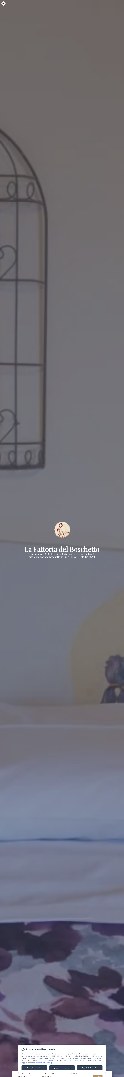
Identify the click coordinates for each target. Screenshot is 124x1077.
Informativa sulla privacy (43, 1063)
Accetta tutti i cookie (89, 1068)
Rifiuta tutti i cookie (34, 1068)
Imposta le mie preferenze (62, 1068)
